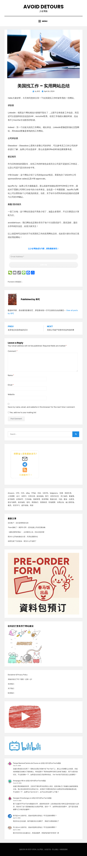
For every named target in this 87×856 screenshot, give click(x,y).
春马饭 (15, 816)
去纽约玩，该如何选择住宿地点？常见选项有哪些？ (38, 816)
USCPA (45, 493)
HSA (39, 493)
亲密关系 (68, 493)
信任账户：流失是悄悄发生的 (18, 523)
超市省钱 (24, 505)
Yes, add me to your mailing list (22, 412)
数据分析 (53, 499)
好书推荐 (11, 499)
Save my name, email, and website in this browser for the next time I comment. (41, 407)
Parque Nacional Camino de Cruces (25, 763)
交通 (61, 493)
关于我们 (11, 688)
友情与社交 (54, 496)
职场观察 (52, 502)
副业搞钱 (40, 496)
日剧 (60, 499)
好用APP (19, 499)
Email (11, 385)
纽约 (28, 502)
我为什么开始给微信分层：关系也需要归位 (23, 537)
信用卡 (24, 496)
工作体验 (28, 499)
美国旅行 (35, 502)
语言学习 (16, 505)
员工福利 (63, 496)
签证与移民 (12, 502)
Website (11, 394)
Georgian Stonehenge (21, 798)
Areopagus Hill (18, 781)
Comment (12, 351)
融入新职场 (70, 502)
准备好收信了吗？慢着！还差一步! (20, 679)
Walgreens (54, 493)
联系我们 (11, 693)
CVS (22, 493)
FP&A (33, 493)
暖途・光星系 (69, 499)
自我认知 (60, 502)
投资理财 (45, 499)
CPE (17, 493)
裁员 (9, 505)
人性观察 (11, 496)
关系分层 (31, 496)
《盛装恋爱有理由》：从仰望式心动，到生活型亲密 (26, 532)
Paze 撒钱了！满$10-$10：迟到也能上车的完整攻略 (26, 527)
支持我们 (11, 684)
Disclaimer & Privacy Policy (18, 675)
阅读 (31, 505)
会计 (18, 496)
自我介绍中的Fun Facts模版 (51, 763)
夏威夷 (71, 496)
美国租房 (43, 502)
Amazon (11, 493)
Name (11, 375)
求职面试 (18, 282)
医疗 (47, 496)
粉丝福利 (21, 502)
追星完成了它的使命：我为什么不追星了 (22, 541)
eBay (28, 493)
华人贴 (15, 827)
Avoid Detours (43, 6)
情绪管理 (36, 499)
